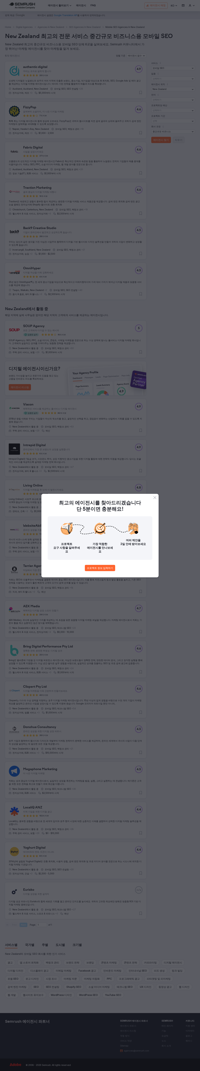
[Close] (155, 497)
